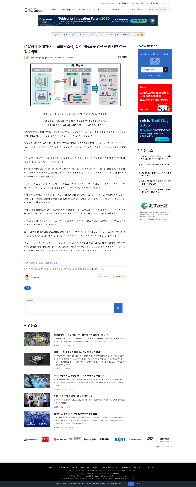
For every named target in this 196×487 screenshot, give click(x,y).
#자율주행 (47, 263)
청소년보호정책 (85, 467)
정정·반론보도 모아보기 (85, 269)
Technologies (67, 9)
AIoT (100, 35)
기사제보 (95, 467)
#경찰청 (54, 263)
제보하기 (118, 276)
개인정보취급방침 (63, 467)
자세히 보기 (138, 484)
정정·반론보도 (130, 3)
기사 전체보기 (103, 276)
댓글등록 (30, 300)
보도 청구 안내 (56, 269)
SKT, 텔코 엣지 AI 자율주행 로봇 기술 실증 (73, 396)
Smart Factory (80, 35)
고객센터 (149, 3)
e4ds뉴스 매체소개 (48, 467)
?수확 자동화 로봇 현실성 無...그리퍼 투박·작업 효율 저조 (79, 375)
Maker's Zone (134, 9)
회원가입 (143, 3)
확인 (131, 484)
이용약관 (74, 467)
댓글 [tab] (27, 288)
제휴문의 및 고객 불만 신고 (109, 467)
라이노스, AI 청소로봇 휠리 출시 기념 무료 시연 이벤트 (78, 352)
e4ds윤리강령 (125, 467)
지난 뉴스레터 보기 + (155, 75)
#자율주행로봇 (38, 263)
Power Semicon (124, 35)
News (52, 9)
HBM (68, 35)
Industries (83, 9)
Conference (99, 9)
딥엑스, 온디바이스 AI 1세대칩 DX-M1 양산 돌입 (75, 413)
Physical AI (57, 35)
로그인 (137, 3)
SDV (92, 35)
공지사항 (155, 3)
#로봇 (31, 263)
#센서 (26, 263)
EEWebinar (116, 9)
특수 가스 (109, 35)
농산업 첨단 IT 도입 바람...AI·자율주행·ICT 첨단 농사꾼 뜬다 (81, 334)
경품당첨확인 (166, 3)
